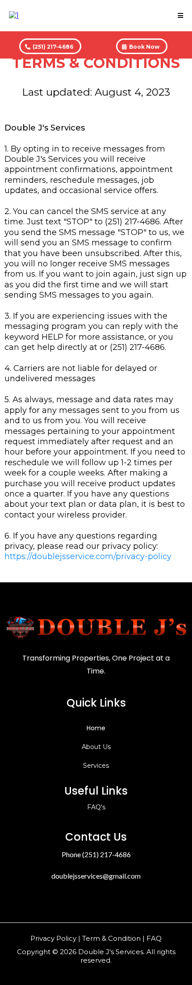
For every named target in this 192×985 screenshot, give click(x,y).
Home (96, 728)
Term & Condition (111, 938)
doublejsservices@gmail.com (96, 875)
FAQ (154, 938)
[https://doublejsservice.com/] (14, 15)
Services (96, 766)
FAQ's (96, 807)
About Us (96, 747)
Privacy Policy (53, 938)
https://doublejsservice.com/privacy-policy (87, 556)
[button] (180, 16)
